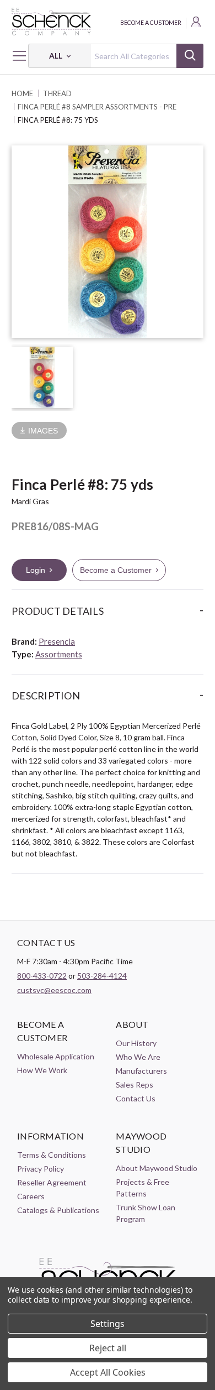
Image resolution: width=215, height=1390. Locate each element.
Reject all (107, 1348)
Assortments (58, 654)
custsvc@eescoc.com (54, 990)
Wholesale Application (55, 1056)
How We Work (42, 1070)
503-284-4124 (102, 975)
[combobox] (115, 56)
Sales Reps (134, 1084)
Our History (136, 1043)
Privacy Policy (40, 1168)
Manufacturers (141, 1070)
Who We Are (138, 1057)
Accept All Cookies (108, 1372)
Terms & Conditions (51, 1154)
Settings (107, 1324)
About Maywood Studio (156, 1168)
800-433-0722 (42, 975)
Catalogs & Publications (58, 1210)
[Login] (196, 23)
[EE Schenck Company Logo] (107, 21)
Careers (31, 1196)
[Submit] (190, 56)
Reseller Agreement (52, 1182)
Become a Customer (150, 22)
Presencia (57, 641)
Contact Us (135, 1098)
